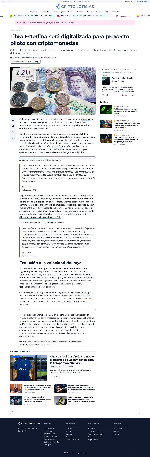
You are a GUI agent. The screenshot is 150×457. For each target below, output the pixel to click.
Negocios (19, 30)
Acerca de (92, 429)
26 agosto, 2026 (30, 392)
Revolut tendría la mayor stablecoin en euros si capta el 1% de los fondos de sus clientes (81, 387)
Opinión (69, 434)
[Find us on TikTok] (22, 431)
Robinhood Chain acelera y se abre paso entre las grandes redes (126, 111)
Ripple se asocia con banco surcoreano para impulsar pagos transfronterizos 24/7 (37, 399)
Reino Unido (46, 345)
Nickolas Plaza (56, 366)
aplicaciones (51, 301)
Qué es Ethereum (50, 439)
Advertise (116, 434)
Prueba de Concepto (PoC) (29, 345)
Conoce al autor (128, 95)
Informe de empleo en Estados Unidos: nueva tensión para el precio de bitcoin (127, 125)
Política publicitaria (95, 437)
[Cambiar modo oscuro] (11, 1)
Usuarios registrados (122, 106)
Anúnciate (115, 12)
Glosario (70, 12)
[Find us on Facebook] (18, 428)
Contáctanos (117, 429)
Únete (24, 23)
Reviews (80, 12)
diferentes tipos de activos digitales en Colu (40, 217)
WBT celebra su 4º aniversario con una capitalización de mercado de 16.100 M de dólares (81, 399)
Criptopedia (45, 12)
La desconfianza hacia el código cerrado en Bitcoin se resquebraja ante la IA (126, 139)
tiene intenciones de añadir (37, 134)
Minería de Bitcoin (50, 436)
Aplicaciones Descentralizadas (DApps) (42, 341)
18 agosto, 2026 (29, 404)
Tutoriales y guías (58, 12)
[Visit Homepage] (75, 6)
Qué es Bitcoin (49, 429)
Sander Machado (26, 58)
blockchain (63, 301)
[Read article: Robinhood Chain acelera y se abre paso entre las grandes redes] (106, 109)
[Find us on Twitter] (22, 428)
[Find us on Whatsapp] (26, 431)
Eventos (69, 437)
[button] (13, 129)
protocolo (86, 119)
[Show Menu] (3, 1)
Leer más (55, 376)
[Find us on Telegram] (33, 428)
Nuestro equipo (93, 431)
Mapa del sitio (93, 440)
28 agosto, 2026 (68, 366)
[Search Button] (7, 1)
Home (12, 30)
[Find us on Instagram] (25, 428)
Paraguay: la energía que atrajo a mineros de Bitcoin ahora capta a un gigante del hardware (37, 387)
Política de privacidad (95, 434)
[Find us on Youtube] (29, 428)
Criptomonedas (75, 341)
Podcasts (33, 12)
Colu (61, 146)
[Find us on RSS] (19, 431)
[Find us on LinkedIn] (36, 428)
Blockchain (63, 341)
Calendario (89, 12)
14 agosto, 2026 (73, 404)
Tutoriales (69, 431)
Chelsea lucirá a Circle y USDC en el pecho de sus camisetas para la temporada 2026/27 (73, 360)
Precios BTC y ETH (102, 12)
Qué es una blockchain (52, 442)
